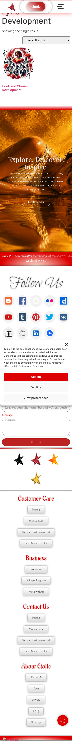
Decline (36, 387)
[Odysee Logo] (22, 333)
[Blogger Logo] (8, 301)
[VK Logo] (63, 317)
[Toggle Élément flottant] (62, 720)
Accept (36, 377)
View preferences (36, 398)
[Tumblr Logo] (22, 317)
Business (36, 558)
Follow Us (36, 283)
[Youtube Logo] (8, 317)
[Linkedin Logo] (36, 333)
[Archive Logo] (8, 333)
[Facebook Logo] (22, 301)
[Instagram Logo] (36, 301)
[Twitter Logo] (50, 317)
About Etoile (36, 666)
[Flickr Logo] (50, 301)
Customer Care (36, 498)
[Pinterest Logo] (36, 317)
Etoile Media (36, 201)
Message (7, 415)
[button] (66, 344)
